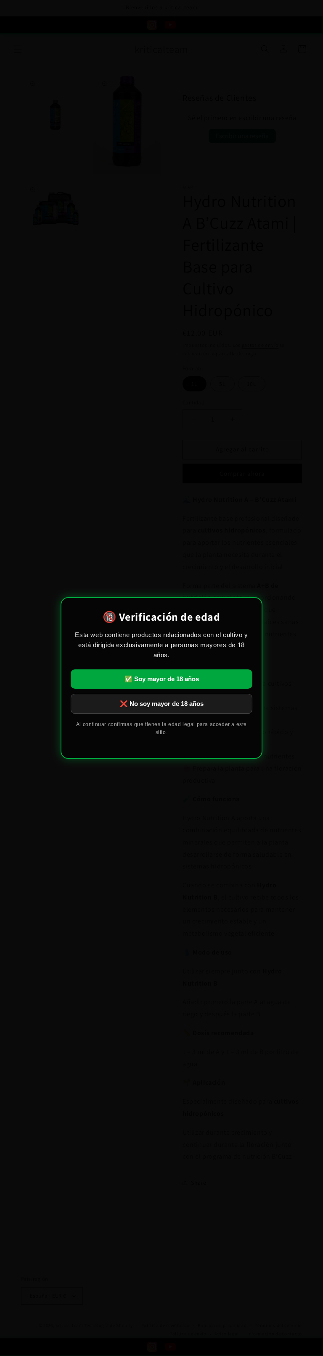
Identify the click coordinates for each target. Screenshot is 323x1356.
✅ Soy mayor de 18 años (161, 678)
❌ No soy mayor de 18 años (162, 703)
